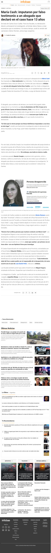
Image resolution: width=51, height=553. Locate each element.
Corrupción (28, 5)
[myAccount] (49, 2)
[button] (2, 2)
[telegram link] (6, 530)
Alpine (16, 5)
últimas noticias (38, 322)
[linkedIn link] (9, 530)
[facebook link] (3, 527)
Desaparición (24, 322)
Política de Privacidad (45, 526)
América (15, 522)
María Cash (4, 322)
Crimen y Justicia (6, 8)
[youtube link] (3, 530)
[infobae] (25, 2)
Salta (31, 322)
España (15, 526)
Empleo (25, 524)
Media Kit (35, 533)
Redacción (25, 522)
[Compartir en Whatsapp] (32, 73)
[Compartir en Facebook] (35, 73)
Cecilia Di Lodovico (10, 35)
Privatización (38, 5)
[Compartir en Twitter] (38, 73)
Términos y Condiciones (45, 523)
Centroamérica (16, 535)
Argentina (35, 522)
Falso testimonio (14, 322)
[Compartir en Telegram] (44, 73)
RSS (16, 539)
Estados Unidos (15, 528)
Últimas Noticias (15, 537)
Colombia (16, 524)
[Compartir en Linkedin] (41, 73)
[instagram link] (9, 527)
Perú (16, 533)
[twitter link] (6, 527)
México (15, 530)
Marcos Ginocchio (21, 5)
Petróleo (33, 5)
